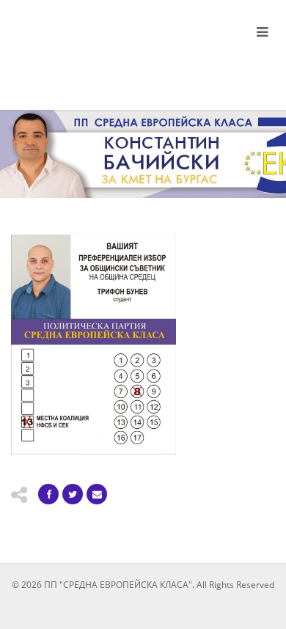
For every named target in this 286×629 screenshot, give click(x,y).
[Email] (97, 494)
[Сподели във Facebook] (48, 494)
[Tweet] (72, 494)
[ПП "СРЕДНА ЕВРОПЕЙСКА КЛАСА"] (95, 49)
